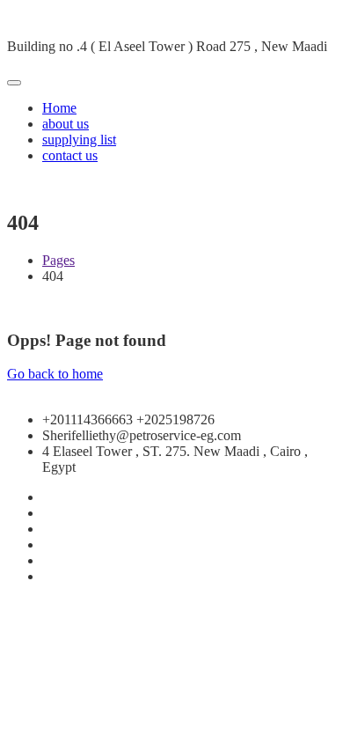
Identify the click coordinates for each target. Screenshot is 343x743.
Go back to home (55, 373)
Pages (58, 260)
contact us (70, 155)
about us (65, 123)
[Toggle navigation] (14, 82)
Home (59, 107)
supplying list (79, 139)
